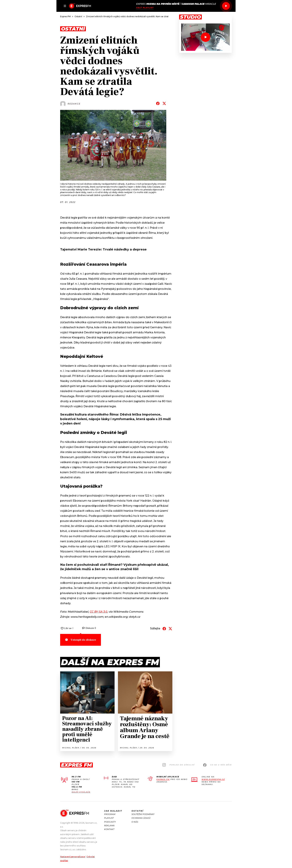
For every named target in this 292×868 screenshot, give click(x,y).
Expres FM (163, 779)
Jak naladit (113, 811)
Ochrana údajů (140, 818)
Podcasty (110, 822)
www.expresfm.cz (213, 779)
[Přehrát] (226, 6)
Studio (190, 17)
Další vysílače (81, 792)
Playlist (109, 818)
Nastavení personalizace (72, 856)
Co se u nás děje (221, 765)
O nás (134, 822)
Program (109, 814)
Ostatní (137, 811)
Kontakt (109, 829)
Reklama (109, 825)
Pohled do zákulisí (182, 765)
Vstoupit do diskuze (83, 640)
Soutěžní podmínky (142, 814)
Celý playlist (145, 8)
